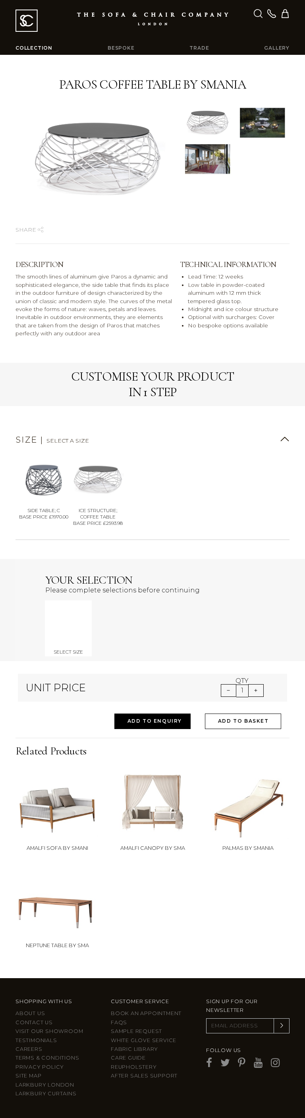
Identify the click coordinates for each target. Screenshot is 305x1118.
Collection (33, 48)
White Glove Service (143, 1040)
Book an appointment (146, 1013)
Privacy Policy (39, 1067)
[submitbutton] (282, 1025)
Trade (199, 48)
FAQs (119, 1022)
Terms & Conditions (47, 1058)
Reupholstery (134, 1067)
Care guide (128, 1058)
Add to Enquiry (154, 721)
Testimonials (36, 1040)
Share (26, 229)
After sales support (144, 1076)
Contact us (34, 1022)
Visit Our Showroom (49, 1031)
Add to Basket (243, 721)
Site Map (28, 1076)
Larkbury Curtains (46, 1094)
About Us (30, 1013)
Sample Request (136, 1031)
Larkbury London (44, 1085)
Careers (28, 1049)
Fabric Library (134, 1049)
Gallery (277, 48)
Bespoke (121, 48)
